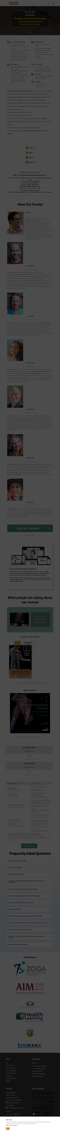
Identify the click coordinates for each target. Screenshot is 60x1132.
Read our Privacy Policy (12, 1125)
